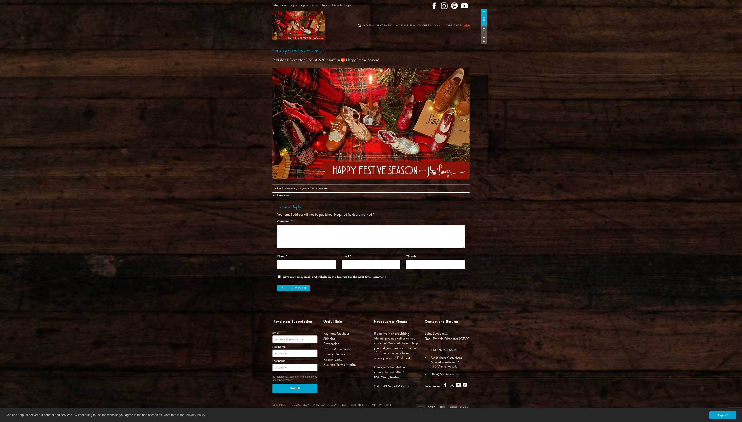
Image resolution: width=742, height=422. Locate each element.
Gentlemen (383, 25)
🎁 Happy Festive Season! (360, 60)
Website (411, 256)
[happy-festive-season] (371, 123)
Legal (302, 5)
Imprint (351, 364)
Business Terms (334, 364)
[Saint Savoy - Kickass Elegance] (306, 25)
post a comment (319, 188)
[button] (437, 25)
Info (313, 5)
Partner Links (332, 359)
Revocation (331, 343)
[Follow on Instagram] (444, 7)
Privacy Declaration (337, 354)
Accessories (403, 25)
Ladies (367, 25)
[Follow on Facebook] (434, 7)
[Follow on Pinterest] (454, 7)
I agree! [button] (723, 415)
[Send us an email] (458, 385)
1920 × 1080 (327, 60)
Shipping (329, 338)
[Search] (359, 25)
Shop (291, 5)
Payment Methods (336, 333)
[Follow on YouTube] (464, 7)
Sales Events (279, 5)
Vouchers (424, 25)
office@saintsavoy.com (445, 374)
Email (346, 256)
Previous (280, 195)
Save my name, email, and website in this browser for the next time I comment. (334, 276)
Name (282, 256)
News (324, 5)
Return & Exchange (337, 349)
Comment (285, 221)
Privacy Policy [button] (195, 415)
